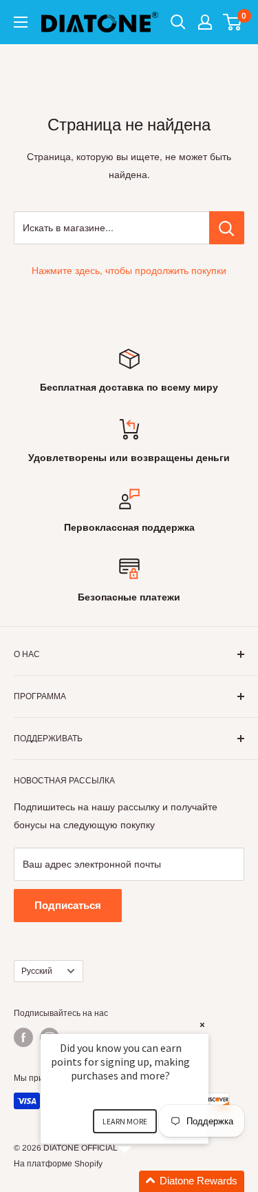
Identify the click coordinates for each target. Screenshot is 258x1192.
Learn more (125, 1121)
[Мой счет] (205, 22)
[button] (141, 1181)
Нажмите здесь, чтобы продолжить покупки (129, 270)
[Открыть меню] (21, 22)
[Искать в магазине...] (226, 227)
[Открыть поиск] (178, 22)
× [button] (202, 1024)
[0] (232, 22)
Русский (36, 971)
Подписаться (67, 905)
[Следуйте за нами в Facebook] (23, 1037)
